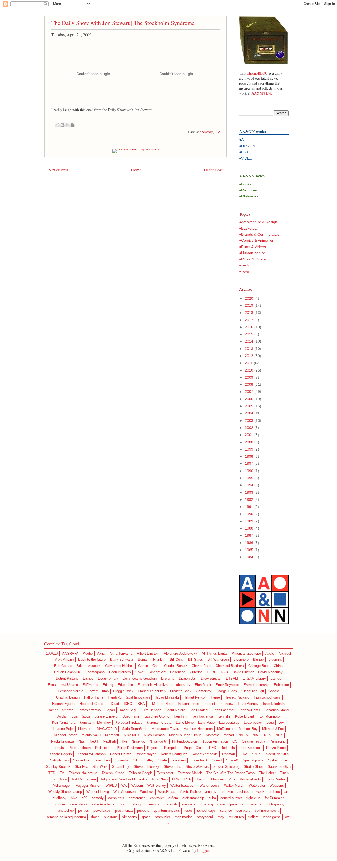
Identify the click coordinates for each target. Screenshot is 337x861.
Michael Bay (248, 729)
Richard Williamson (91, 754)
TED (51, 773)
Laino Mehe (185, 722)
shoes (95, 817)
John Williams (249, 710)
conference (137, 798)
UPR (175, 779)
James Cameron (60, 710)
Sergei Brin (81, 760)
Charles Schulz (175, 666)
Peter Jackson (79, 748)
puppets (143, 811)
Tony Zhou (160, 779)
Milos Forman (154, 735)
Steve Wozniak (197, 767)
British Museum (89, 666)
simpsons (129, 817)
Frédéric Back (180, 691)
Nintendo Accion (184, 741)
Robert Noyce (146, 754)
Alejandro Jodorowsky (180, 653)
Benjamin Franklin (151, 659)
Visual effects (250, 779)
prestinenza (124, 811)
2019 (249, 305)
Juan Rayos (81, 716)
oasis (221, 804)
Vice (232, 779)
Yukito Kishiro (190, 792)
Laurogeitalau (229, 722)
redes (188, 811)
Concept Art (157, 672)
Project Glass (194, 748)
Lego (270, 722)
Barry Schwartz (121, 659)
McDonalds (225, 729)
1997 (249, 463)
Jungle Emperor (106, 716)
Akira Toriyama (121, 653)
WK (124, 786)
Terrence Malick (190, 773)
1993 (249, 492)
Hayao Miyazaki (166, 697)
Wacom (137, 786)
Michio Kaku (91, 735)
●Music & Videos (253, 259)
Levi (281, 722)
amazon (227, 792)
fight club (253, 798)
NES (267, 735)
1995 (249, 478)
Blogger (203, 850)
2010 (249, 370)
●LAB (243, 152)
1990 (249, 514)
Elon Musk (203, 685)
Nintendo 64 (159, 741)
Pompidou (171, 748)
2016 (249, 327)
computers (116, 798)
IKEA (141, 704)
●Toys (244, 271)
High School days (267, 697)
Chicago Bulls (258, 666)
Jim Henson (152, 710)
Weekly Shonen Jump (65, 792)
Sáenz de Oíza (279, 767)
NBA (256, 735)
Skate (162, 760)
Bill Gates (195, 659)
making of (137, 804)
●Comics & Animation (256, 240)
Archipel (285, 653)
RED (212, 748)
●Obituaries (248, 196)
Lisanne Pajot (63, 729)
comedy (206, 132)
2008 (249, 384)
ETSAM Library (254, 678)
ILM (152, 704)
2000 (249, 442)
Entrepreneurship (256, 685)
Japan (110, 710)
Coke (139, 672)
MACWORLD (107, 729)
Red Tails (228, 748)
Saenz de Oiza (277, 754)
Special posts (253, 760)
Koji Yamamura (63, 722)
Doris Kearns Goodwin (140, 678)
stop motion (183, 817)
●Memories (248, 190)
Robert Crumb (120, 754)
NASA (243, 735)
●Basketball (248, 228)
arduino (274, 792)
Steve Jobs (172, 767)
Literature (85, 729)
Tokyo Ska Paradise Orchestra (123, 779)
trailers (253, 817)
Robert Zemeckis (205, 754)
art (286, 792)
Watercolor (257, 786)
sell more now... (267, 811)
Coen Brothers (120, 672)
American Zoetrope (246, 653)
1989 (249, 521)
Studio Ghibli (253, 767)
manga (154, 804)
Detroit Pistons (67, 678)
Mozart (229, 735)
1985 (249, 550)
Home (136, 170)
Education (125, 685)
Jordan (62, 716)
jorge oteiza (78, 804)
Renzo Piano (276, 748)
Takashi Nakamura (83, 773)
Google (273, 691)
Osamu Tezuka (253, 741)
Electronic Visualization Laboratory (163, 685)
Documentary (108, 678)
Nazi (81, 741)
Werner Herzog (97, 792)
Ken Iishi (180, 716)
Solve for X (198, 760)
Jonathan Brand (277, 710)
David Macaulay (270, 672)
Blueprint (275, 659)
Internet (209, 704)
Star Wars (100, 767)
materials (171, 804)
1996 (249, 471)
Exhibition (281, 685)
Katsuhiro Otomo (156, 716)
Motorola (212, 735)
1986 (249, 543)
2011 (249, 363)
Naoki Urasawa (62, 741)
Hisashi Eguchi (63, 704)
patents (255, 804)
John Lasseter (223, 710)
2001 (249, 435)
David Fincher (243, 672)
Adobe (88, 653)
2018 (249, 312)
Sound (217, 760)
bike (74, 798)
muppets (188, 804)
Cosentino (177, 672)
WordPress (166, 792)
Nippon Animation (214, 741)
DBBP (211, 672)
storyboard (205, 817)
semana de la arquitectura (66, 817)
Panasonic (278, 741)
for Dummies (274, 798)
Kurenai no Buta (159, 722)
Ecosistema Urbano (63, 685)
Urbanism (217, 779)
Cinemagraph (95, 672)
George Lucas (226, 691)
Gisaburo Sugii (252, 691)
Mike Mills (131, 735)
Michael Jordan (65, 735)
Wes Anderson (124, 792)
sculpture (243, 811)
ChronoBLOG (257, 73)
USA (187, 779)
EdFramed (90, 685)
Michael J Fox (273, 729)
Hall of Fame (93, 697)
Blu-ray (258, 659)
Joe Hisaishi (199, 710)
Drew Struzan (211, 678)
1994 (249, 485)
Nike (123, 741)
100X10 (52, 653)
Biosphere (241, 659)
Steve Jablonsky (146, 767)
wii (168, 823)
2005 (249, 406)
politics (83, 811)
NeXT (94, 741)
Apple (269, 653)
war (287, 817)
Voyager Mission (88, 786)
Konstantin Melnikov (95, 722)
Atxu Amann (64, 659)
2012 (249, 356)
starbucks (162, 817)
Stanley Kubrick (58, 767)
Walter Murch (234, 786)
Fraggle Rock (123, 691)
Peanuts (57, 748)
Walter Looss (210, 786)
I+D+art (113, 704)
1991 (249, 506)
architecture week (250, 792)
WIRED (111, 786)
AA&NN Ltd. (261, 93)
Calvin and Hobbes (119, 666)
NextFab (109, 741)
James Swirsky (89, 710)
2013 (249, 349)
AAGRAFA (70, 653)
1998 (249, 456)
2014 (249, 341)
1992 (249, 499)
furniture (59, 804)
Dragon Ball (187, 678)
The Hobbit (267, 773)
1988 (249, 528)
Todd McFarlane (83, 779)
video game (272, 817)
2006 (249, 399)
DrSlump (167, 678)
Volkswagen (62, 786)
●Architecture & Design (258, 222)
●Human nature (252, 253)
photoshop (66, 811)
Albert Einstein (148, 653)
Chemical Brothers (230, 666)
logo (122, 804)
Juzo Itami (131, 716)
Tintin (284, 773)
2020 (249, 298)
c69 (84, 798)
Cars (156, 666)
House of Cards (91, 704)
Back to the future (92, 659)
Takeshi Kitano (113, 773)
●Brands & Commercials (259, 234)
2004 (249, 413)
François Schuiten (152, 691)
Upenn (200, 779)
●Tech (244, 265)
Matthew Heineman (198, 729)
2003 (249, 420)
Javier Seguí (128, 710)
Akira (101, 653)
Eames (275, 678)
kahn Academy (103, 804)
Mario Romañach (134, 729)
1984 (249, 557)
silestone (111, 817)
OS (234, 741)
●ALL (243, 139)
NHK (279, 735)
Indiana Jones (188, 704)
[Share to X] (67, 124)
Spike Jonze (277, 760)
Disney (88, 678)
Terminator (165, 773)
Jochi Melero (175, 710)
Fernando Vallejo (70, 691)
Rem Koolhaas (250, 748)
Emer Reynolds (227, 685)
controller (157, 798)
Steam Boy (120, 767)
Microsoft (112, 735)
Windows (147, 792)
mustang (206, 804)
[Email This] (57, 124)
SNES (256, 754)
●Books (245, 184)
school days (206, 811)
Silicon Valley (143, 760)
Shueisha (121, 760)
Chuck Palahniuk (67, 672)
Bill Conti (177, 659)
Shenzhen (102, 760)
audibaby (59, 798)
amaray (210, 792)
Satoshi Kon (59, 760)
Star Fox (81, 767)
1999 (249, 449)
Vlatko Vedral (275, 779)
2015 (249, 334)
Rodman (228, 754)
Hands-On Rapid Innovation (129, 697)
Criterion (196, 672)
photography (275, 804)
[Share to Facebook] (72, 124)
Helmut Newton (194, 697)
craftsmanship (193, 798)
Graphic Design (68, 697)
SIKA (243, 754)
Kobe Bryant (244, 716)
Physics (153, 748)
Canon (143, 666)
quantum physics (167, 811)
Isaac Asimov (248, 704)
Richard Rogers (60, 754)
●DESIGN (247, 146)
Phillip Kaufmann (130, 748)
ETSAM (232, 678)
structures (236, 817)
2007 (249, 391)
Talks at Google (141, 773)
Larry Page (206, 722)
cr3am (173, 798)
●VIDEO (245, 158)
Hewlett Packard (236, 697)
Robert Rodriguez (174, 754)
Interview (226, 704)
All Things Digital (214, 653)
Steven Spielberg (226, 767)
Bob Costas (63, 666)
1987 (249, 535)
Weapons (277, 786)
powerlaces (102, 811)
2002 (249, 427)
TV (217, 132)
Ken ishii (224, 716)
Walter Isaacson (182, 786)
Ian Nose (166, 704)
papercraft (237, 804)
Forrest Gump (98, 691)
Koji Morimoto (269, 716)
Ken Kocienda (202, 716)
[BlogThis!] (62, 124)
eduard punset (231, 798)
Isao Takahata (274, 704)
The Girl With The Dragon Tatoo (230, 773)
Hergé (215, 697)
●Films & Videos (252, 247)
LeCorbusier (253, 722)
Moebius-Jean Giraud (185, 735)
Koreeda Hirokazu (128, 722)
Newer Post (58, 170)
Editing (108, 685)
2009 (249, 377)
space (146, 817)
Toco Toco (59, 779)
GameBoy (203, 691)
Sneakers (178, 760)
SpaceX (232, 760)
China (278, 666)
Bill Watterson (218, 659)
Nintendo (138, 741)
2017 (249, 320)
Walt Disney (156, 786)
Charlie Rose (201, 666)
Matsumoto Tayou (165, 729)
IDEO (128, 704)
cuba (212, 798)
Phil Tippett (103, 748)
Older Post (213, 170)
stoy (220, 817)
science (226, 811)
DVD (224, 672)
